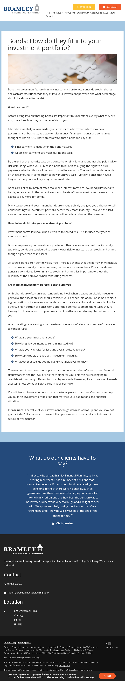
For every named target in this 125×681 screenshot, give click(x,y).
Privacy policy (24, 642)
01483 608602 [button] (85, 7)
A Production (112, 645)
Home (49, 12)
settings (90, 677)
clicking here (58, 650)
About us (57, 12)
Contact (49, 16)
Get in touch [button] (111, 7)
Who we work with (80, 12)
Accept (107, 675)
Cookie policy (10, 642)
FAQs (105, 12)
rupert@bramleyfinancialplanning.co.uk (28, 592)
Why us (68, 12)
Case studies (96, 12)
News (112, 12)
